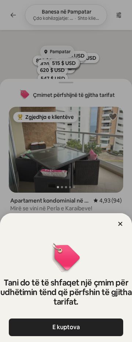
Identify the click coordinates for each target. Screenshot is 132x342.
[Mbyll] (120, 224)
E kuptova (66, 327)
